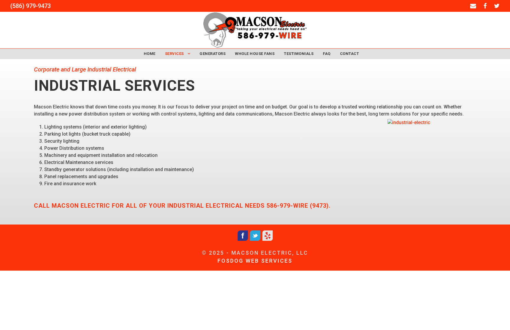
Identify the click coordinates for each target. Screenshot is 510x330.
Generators (212, 53)
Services (174, 53)
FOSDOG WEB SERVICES (255, 261)
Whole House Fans (254, 53)
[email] (473, 5)
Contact (349, 53)
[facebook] (485, 5)
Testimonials (298, 53)
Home (150, 53)
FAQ (327, 53)
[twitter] (497, 5)
